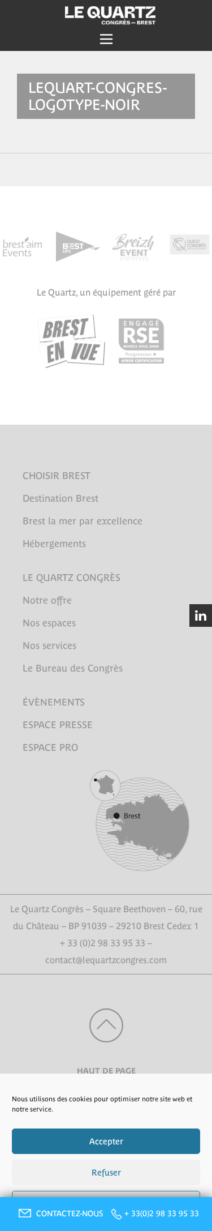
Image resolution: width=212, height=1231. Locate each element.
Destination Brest (60, 498)
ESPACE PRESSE (58, 724)
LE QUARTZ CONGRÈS (71, 577)
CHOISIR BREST (56, 475)
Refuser (106, 1172)
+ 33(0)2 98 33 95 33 (161, 1213)
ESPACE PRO (50, 747)
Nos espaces (49, 623)
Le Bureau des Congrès (73, 668)
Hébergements (54, 543)
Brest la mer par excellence (82, 521)
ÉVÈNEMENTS (54, 702)
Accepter (106, 1141)
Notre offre (47, 600)
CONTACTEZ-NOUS (70, 1213)
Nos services (49, 645)
